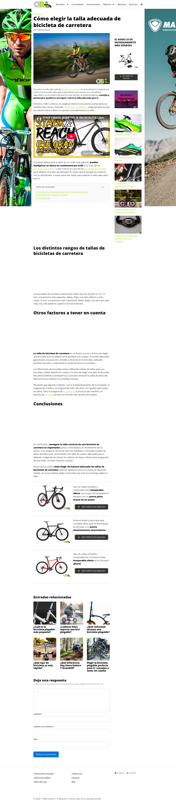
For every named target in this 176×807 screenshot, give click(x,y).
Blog (74, 781)
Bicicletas (60, 4)
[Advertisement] (71, 223)
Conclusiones (43, 198)
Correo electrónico (44, 727)
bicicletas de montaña (95, 168)
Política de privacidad (44, 773)
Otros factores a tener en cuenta (51, 195)
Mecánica (122, 4)
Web (35, 739)
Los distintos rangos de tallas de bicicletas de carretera (62, 192)
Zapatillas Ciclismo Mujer (126, 134)
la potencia (68, 391)
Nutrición (133, 4)
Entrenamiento (93, 4)
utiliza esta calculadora (76, 107)
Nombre (38, 714)
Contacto (76, 777)
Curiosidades (77, 4)
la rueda (49, 394)
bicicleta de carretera (71, 89)
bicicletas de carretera (44, 168)
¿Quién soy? (77, 773)
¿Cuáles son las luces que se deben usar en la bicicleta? (126, 238)
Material (107, 4)
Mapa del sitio (40, 781)
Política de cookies (42, 777)
